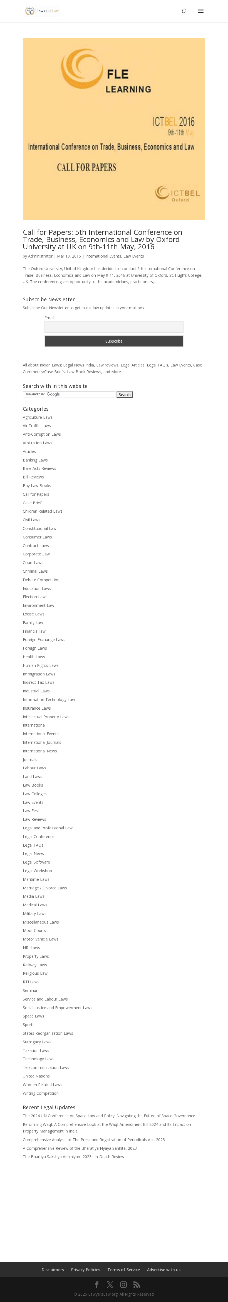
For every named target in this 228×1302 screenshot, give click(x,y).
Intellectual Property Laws (46, 716)
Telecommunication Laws (46, 1067)
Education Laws (37, 588)
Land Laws (32, 776)
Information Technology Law (49, 699)
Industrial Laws (36, 691)
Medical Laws (35, 904)
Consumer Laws (37, 537)
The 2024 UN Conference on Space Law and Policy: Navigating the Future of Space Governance (109, 1115)
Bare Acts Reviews (39, 468)
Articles (29, 451)
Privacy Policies (85, 1269)
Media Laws (33, 896)
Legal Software (36, 862)
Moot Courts (34, 930)
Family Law (33, 622)
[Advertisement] (114, 1207)
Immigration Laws (39, 674)
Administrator (40, 256)
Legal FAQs (33, 845)
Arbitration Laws (37, 442)
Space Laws (33, 1016)
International (34, 725)
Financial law (34, 631)
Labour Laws (34, 767)
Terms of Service (123, 1269)
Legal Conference (38, 836)
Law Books (33, 785)
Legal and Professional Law (48, 827)
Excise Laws (33, 614)
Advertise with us (163, 1269)
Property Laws (36, 956)
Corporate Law (36, 554)
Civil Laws (31, 519)
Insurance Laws (37, 708)
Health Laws (34, 656)
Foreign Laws (35, 648)
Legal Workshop (37, 870)
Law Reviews (34, 819)
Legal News (33, 853)
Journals (30, 759)
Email (49, 317)
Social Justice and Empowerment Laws (57, 1007)
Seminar (30, 990)
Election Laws (35, 596)
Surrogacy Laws (37, 1041)
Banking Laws (35, 460)
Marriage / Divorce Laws (45, 888)
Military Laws (34, 913)
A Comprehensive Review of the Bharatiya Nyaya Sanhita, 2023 (80, 1148)
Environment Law (38, 605)
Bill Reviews (33, 477)
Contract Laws (36, 545)
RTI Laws (31, 981)
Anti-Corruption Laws (42, 434)
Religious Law (35, 973)
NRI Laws (31, 947)
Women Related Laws (42, 1084)
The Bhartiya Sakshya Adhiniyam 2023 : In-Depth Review (73, 1156)
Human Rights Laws (41, 665)
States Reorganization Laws (48, 1033)
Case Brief (32, 502)
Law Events (133, 256)
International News (40, 751)
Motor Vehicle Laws (40, 939)
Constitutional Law (39, 528)
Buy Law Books (37, 485)
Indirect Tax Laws (38, 682)
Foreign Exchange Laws (44, 639)
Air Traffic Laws (37, 425)
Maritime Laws (36, 879)
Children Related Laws (43, 511)
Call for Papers (36, 494)
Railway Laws (35, 964)
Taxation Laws (36, 1050)
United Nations (36, 1076)
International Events (103, 256)
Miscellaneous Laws (41, 922)
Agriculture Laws (38, 417)
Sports (28, 1024)
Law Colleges (35, 793)
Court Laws (33, 562)
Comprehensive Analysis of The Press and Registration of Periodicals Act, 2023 (94, 1139)
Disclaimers (53, 1269)
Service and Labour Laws (45, 999)
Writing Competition (41, 1093)
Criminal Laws (35, 571)
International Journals (42, 742)
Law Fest (31, 810)
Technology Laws (38, 1058)
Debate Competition (41, 579)
